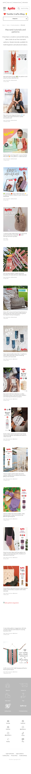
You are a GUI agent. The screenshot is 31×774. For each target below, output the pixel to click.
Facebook (23, 723)
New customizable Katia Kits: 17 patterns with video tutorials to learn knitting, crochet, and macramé (15, 355)
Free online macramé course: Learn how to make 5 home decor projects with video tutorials (15, 590)
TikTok (22, 735)
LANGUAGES (25, 2)
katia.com (9, 2)
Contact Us (23, 690)
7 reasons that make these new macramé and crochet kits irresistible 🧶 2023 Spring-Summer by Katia (15, 235)
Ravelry (8, 741)
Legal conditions (20, 753)
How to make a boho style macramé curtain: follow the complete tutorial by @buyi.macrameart (14, 475)
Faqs (23, 700)
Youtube (8, 723)
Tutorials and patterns (15, 25)
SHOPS (4, 2)
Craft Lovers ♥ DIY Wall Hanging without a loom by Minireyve (15, 668)
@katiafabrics (8, 735)
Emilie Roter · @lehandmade (11, 80)
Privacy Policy (14, 755)
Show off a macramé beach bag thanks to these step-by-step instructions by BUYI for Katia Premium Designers (15, 313)
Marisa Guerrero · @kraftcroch (11, 359)
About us (8, 690)
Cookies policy (6, 755)
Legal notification (10, 753)
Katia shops (7, 700)
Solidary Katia (8, 711)
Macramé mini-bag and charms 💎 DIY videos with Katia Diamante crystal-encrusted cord (14, 116)
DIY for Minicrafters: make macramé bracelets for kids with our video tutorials (15, 274)
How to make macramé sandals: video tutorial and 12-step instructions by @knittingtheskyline (14, 515)
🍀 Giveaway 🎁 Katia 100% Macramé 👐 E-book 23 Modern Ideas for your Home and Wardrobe (15, 195)
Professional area (17, 2)
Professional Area (23, 711)
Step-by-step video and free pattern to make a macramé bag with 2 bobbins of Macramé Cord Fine (14, 554)
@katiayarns (23, 729)
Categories (14, 18)
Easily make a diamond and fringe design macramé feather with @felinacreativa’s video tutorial (14, 435)
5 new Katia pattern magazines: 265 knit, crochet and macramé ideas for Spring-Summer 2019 (14, 629)
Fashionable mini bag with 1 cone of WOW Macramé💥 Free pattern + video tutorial (15, 155)
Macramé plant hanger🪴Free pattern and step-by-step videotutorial (15, 77)
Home (3, 25)
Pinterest (8, 729)
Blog (23, 741)
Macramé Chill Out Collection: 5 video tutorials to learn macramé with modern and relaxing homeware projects (14, 395)
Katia (7, 238)
